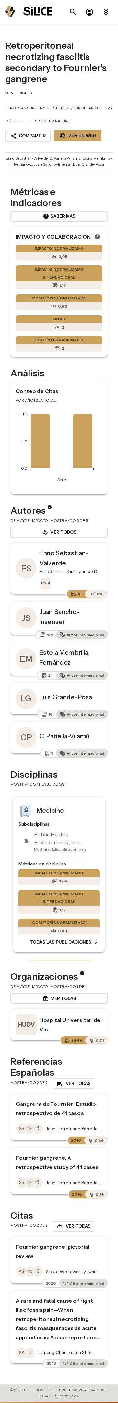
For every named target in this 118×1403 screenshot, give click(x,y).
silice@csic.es (66, 1396)
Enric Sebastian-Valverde (27, 158)
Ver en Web (77, 136)
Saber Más (59, 216)
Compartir (28, 136)
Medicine (50, 810)
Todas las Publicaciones (64, 942)
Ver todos (59, 532)
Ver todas (59, 998)
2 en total (46, 400)
